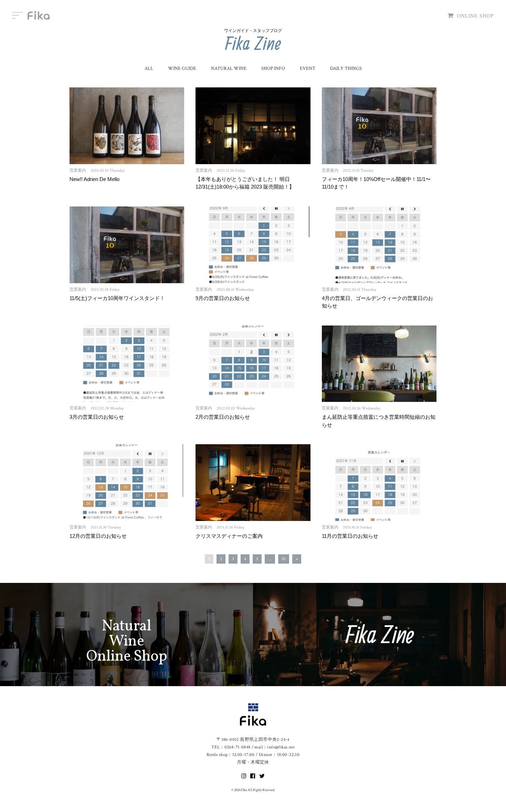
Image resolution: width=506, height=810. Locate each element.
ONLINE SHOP (475, 16)
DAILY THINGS (346, 68)
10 (284, 559)
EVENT (307, 68)
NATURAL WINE (228, 68)
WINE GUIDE (182, 68)
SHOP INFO (273, 68)
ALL (149, 68)
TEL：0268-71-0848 (230, 747)
